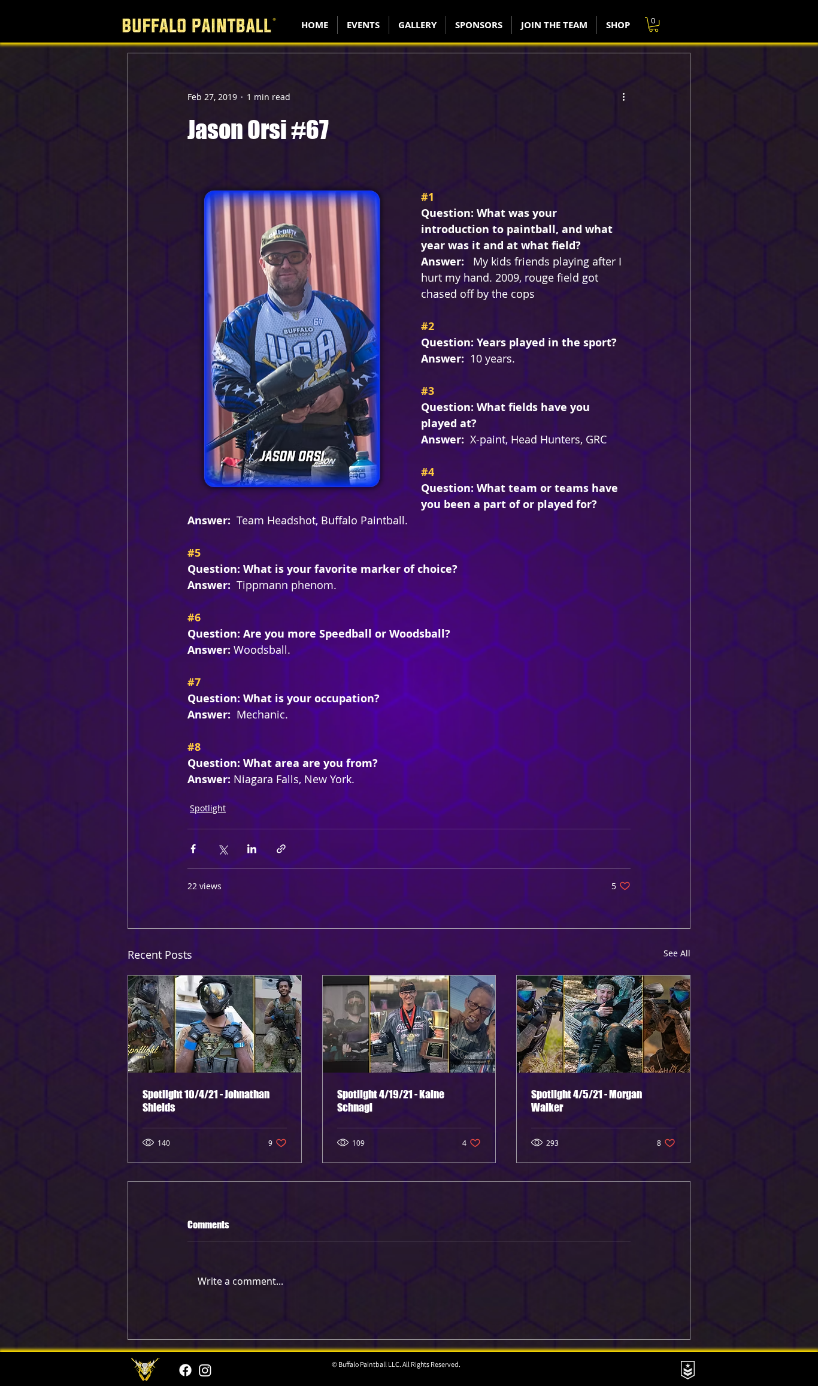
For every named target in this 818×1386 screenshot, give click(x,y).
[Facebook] (185, 1370)
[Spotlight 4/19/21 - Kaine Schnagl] (409, 1024)
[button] (653, 24)
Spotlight (208, 808)
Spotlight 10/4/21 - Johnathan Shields (206, 1101)
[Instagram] (205, 1370)
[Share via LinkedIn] (251, 848)
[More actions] (623, 96)
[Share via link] (281, 848)
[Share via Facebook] (193, 848)
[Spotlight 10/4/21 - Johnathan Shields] (214, 1024)
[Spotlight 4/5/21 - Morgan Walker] (603, 1024)
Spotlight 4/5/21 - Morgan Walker (586, 1101)
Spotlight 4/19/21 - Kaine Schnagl (390, 1101)
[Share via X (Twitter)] (222, 848)
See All (677, 953)
